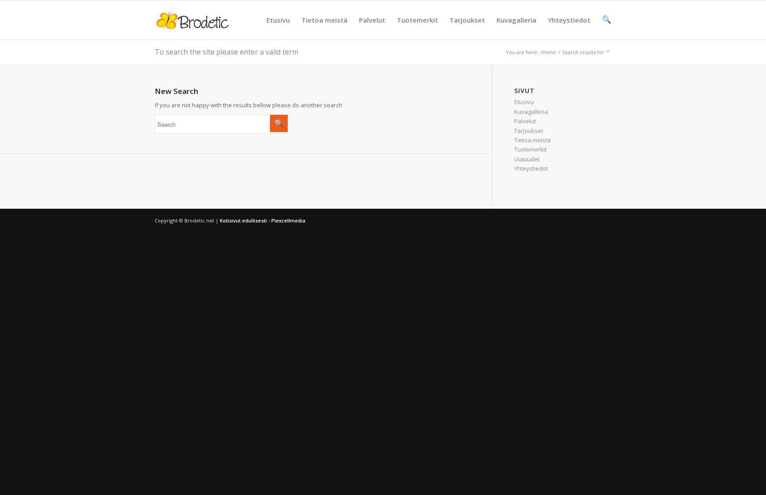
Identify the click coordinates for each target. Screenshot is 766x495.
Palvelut (372, 20)
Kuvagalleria (516, 20)
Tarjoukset (467, 20)
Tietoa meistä (324, 20)
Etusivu (278, 20)
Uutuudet (526, 159)
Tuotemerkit (417, 20)
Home (548, 52)
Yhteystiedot (569, 20)
